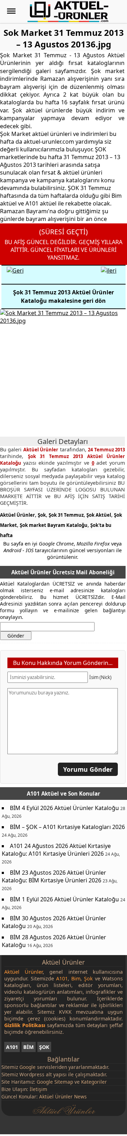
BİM (28, 1047)
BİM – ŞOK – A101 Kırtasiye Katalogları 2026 (67, 827)
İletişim (38, 1089)
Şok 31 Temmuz (66, 515)
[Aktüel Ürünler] (68, 11)
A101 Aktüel (43, 793)
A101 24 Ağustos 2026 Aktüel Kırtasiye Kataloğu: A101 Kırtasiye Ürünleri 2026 (56, 849)
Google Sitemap (55, 1081)
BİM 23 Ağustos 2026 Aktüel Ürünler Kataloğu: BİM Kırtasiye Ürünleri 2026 (54, 876)
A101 (12, 1047)
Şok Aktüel (98, 515)
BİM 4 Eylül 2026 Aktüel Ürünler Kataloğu (64, 808)
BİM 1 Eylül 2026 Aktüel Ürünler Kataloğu (64, 899)
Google (27, 1067)
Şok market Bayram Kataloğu (53, 525)
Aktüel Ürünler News (63, 1096)
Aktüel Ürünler (17, 515)
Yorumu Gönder (88, 769)
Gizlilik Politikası (24, 1025)
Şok (42, 515)
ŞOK (44, 1047)
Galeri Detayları (62, 441)
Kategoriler (94, 1081)
